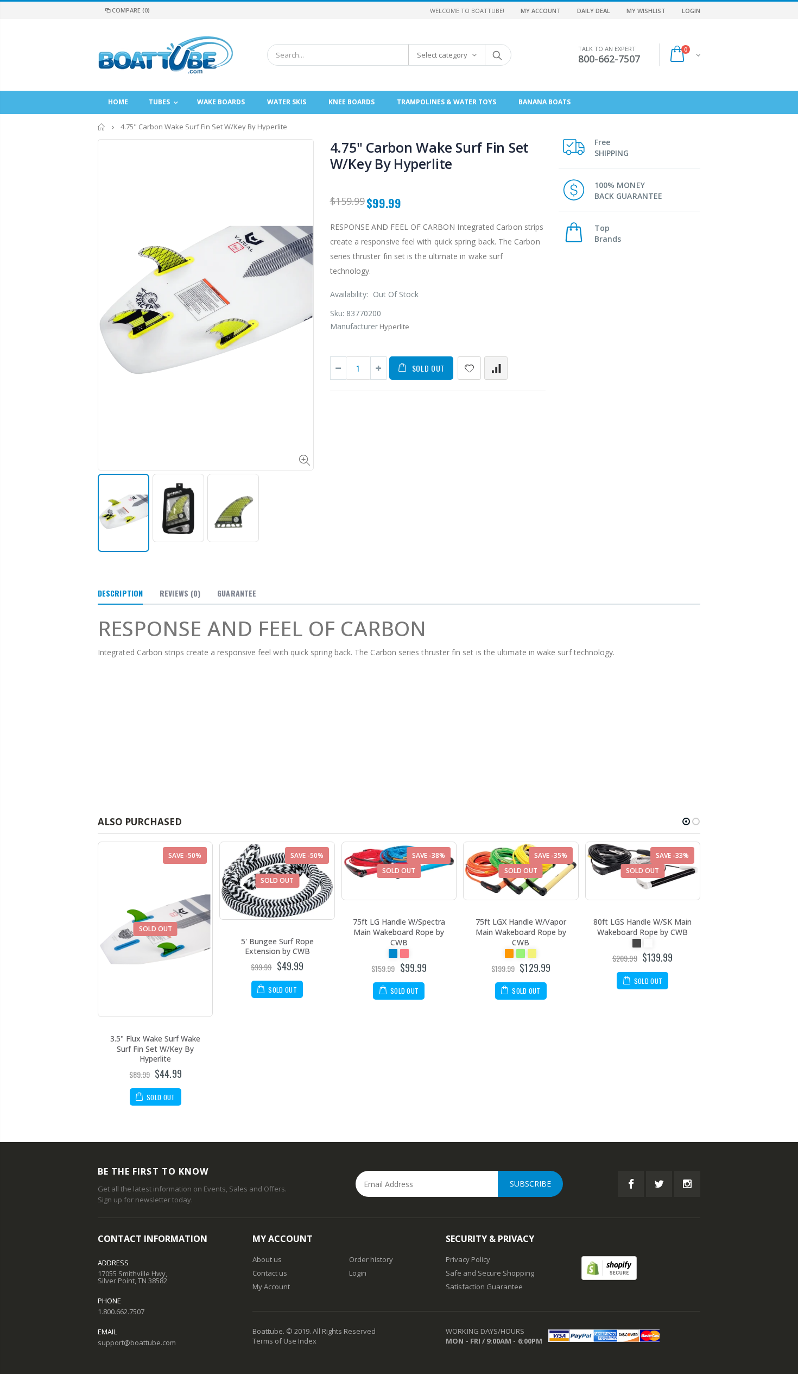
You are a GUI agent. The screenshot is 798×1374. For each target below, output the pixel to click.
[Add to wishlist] (469, 368)
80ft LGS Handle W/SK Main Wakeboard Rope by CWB (642, 927)
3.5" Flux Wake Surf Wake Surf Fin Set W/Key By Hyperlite (155, 1048)
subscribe (530, 1183)
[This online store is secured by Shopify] (609, 1267)
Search (497, 55)
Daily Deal (593, 11)
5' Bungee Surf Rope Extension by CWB (277, 946)
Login (691, 11)
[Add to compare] (496, 368)
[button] (686, 821)
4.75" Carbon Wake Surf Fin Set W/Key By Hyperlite (429, 155)
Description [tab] (120, 593)
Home (102, 126)
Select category (442, 55)
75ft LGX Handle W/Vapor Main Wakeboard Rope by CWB (521, 932)
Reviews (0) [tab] (180, 593)
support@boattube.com (137, 1342)
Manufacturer (354, 326)
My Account (541, 11)
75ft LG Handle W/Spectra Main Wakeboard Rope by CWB (399, 932)
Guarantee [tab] (236, 593)
